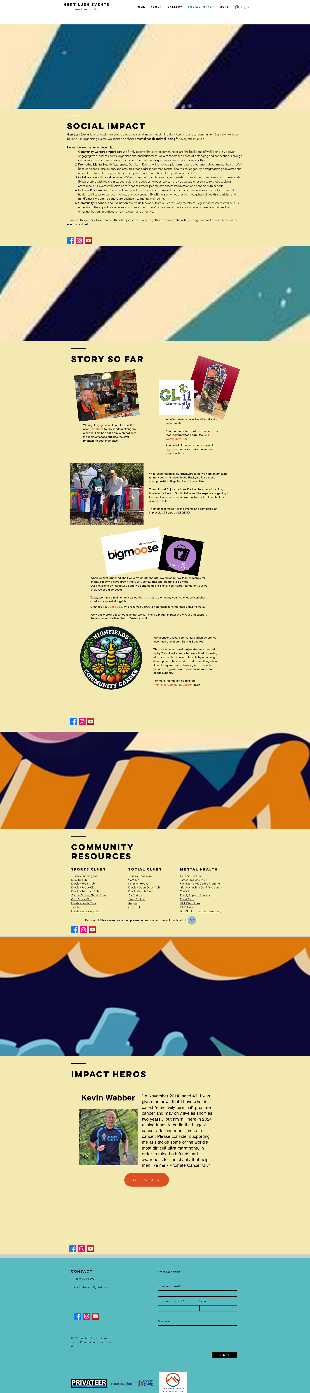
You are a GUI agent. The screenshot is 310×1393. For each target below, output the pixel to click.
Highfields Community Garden (172, 684)
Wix (73, 1346)
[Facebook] (70, 240)
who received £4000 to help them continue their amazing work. (164, 606)
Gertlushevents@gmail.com (91, 1287)
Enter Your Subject (170, 1301)
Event (203, 1301)
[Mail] (192, 920)
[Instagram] (79, 240)
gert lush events (87, 4)
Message (164, 1321)
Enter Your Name (169, 1271)
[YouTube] (88, 240)
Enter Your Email (169, 1286)
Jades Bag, (115, 606)
